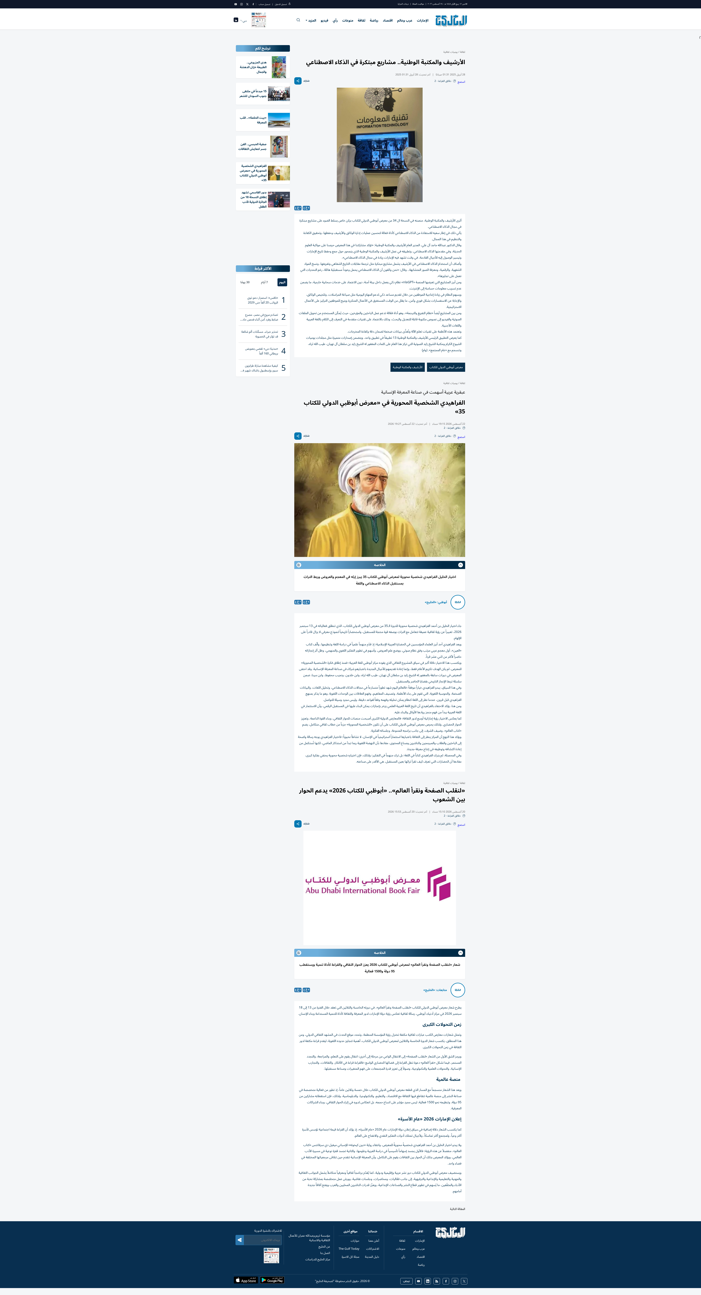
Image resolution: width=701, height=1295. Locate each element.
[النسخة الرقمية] (259, 21)
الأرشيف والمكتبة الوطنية (407, 367)
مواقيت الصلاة (418, 4)
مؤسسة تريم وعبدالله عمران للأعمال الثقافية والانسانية (309, 1238)
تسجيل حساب (264, 4)
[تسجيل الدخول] (289, 4)
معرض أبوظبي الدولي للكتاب (446, 367)
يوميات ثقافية (450, 52)
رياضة (374, 20)
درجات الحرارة (403, 4)
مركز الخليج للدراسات (317, 1259)
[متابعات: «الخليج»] (458, 990)
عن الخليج (324, 1247)
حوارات (355, 1241)
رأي (335, 20)
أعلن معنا (373, 1241)
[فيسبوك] (253, 4)
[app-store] (246, 1281)
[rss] (437, 1281)
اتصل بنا (325, 1253)
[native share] (298, 81)
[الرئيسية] (451, 1238)
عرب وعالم (404, 20)
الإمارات (422, 20)
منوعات (347, 20)
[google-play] (272, 1281)
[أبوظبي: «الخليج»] (458, 602)
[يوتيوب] (235, 4)
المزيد (312, 20)
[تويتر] (247, 4)
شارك (306, 81)
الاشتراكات (372, 1249)
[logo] (451, 21)
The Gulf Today (349, 1249)
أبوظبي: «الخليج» (436, 602)
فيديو (324, 20)
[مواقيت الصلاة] (236, 21)
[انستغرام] (241, 4)
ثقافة (361, 20)
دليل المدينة (372, 1257)
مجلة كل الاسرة (350, 1257)
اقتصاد (388, 20)
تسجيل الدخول (281, 4)
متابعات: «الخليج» (435, 990)
